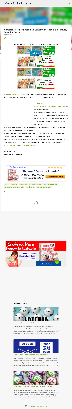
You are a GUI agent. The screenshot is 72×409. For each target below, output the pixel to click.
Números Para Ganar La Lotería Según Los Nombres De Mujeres (33, 386)
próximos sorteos (29, 145)
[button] (5, 38)
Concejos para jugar (10, 184)
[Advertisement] (19, 111)
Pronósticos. (30, 187)
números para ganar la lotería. (14, 187)
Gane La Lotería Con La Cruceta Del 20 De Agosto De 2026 (31, 354)
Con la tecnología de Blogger (37, 406)
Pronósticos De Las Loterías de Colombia (26, 323)
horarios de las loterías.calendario (31, 184)
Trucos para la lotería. (43, 187)
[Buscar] (34, 3)
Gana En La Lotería (18, 3)
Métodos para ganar (50, 184)
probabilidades (9, 145)
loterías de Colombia (16, 94)
